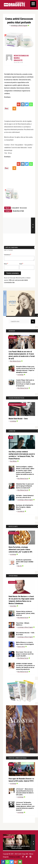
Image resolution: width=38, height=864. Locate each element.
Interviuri (12, 337)
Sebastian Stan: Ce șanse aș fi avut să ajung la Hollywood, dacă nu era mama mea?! (25, 486)
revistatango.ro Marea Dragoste (19, 25)
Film (10, 437)
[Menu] (33, 4)
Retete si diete (13, 533)
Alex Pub (19, 566)
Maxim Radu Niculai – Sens (18, 419)
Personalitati (8, 837)
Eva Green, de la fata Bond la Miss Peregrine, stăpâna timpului (24, 507)
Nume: (6, 264)
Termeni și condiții (14, 857)
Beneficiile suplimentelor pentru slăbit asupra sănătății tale (24, 561)
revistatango (20, 374)
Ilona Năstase (13, 461)
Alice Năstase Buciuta (15, 361)
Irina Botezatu (20, 511)
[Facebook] (3, 862)
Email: (21, 264)
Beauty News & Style (18, 211)
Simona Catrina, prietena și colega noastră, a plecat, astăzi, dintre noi (25, 613)
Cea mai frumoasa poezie (17, 404)
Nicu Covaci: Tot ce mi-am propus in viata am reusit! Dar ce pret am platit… (25, 654)
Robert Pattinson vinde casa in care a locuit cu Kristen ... (17, 847)
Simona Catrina (21, 646)
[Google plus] (18, 104)
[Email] (20, 862)
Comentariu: (7, 254)
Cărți (11, 764)
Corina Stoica (13, 606)
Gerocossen (23, 208)
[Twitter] (27, 104)
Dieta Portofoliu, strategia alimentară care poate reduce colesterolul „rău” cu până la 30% (20, 549)
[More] (14, 108)
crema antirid (15, 208)
